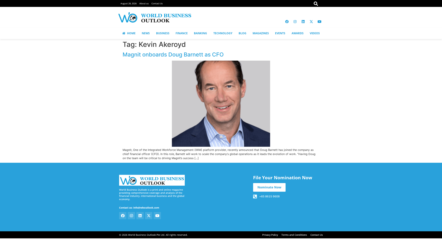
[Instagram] (295, 21)
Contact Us (157, 3)
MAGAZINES (261, 33)
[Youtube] (319, 21)
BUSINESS (162, 33)
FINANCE (182, 33)
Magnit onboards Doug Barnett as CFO (173, 54)
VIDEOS (315, 33)
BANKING (200, 33)
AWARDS (298, 33)
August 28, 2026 (129, 3)
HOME (131, 33)
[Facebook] (287, 21)
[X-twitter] (311, 21)
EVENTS (280, 33)
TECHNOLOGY (222, 33)
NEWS (146, 33)
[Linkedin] (303, 21)
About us (144, 3)
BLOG (242, 33)
